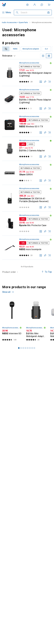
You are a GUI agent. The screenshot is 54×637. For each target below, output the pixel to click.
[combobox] (6, 48)
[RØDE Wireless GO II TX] (27, 125)
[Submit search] (17, 12)
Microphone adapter (31, 49)
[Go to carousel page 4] (25, 348)
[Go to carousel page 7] (32, 348)
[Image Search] (48, 12)
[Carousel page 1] (19, 348)
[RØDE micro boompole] (27, 248)
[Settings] (27, 4)
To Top (48, 272)
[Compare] (40, 81)
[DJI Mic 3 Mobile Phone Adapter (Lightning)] (27, 99)
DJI (46, 49)
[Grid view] (43, 56)
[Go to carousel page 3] (23, 348)
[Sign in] (34, 4)
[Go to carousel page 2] (21, 348)
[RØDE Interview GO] (12, 320)
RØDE (15, 49)
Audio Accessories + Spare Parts (15, 22)
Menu (8, 12)
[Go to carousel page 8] (34, 348)
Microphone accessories (29, 63)
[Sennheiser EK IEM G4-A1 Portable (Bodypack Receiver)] (27, 198)
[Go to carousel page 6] (30, 348)
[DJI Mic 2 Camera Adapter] (27, 149)
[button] (51, 63)
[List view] (49, 56)
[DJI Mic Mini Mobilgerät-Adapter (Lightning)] (27, 72)
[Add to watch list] (45, 81)
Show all (6, 292)
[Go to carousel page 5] (27, 348)
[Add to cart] (49, 81)
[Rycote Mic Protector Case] (27, 224)
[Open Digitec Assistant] (42, 4)
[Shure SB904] (27, 173)
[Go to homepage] (4, 4)
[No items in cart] (49, 4)
